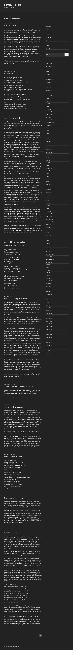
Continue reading (9, 397)
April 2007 (48, 165)
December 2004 (50, 219)
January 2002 (49, 313)
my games (48, 42)
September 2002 (50, 291)
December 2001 (49, 315)
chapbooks (48, 26)
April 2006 (48, 176)
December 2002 (49, 283)
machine (48, 34)
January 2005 (49, 216)
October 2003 (49, 256)
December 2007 (49, 144)
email (47, 32)
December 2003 (49, 251)
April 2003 (48, 272)
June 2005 (48, 203)
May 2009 (48, 103)
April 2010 (48, 98)
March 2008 (48, 136)
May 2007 (48, 162)
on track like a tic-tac (13, 118)
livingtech (13, 5)
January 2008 (49, 141)
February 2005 (49, 213)
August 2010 (49, 95)
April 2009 (48, 106)
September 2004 (50, 227)
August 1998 (49, 348)
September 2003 (50, 259)
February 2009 (49, 111)
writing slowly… (10, 25)
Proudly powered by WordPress (11, 646)
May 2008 (48, 130)
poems (47, 45)
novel (22, 433)
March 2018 (48, 69)
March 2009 (48, 109)
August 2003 (49, 262)
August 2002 (49, 294)
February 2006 (49, 181)
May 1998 (48, 353)
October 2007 (49, 149)
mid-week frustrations (13, 407)
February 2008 (49, 138)
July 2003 (48, 264)
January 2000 (49, 329)
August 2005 (49, 197)
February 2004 (49, 246)
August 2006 (49, 168)
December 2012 (49, 79)
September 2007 (50, 152)
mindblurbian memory (13, 457)
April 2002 (48, 305)
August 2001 (49, 323)
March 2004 (48, 243)
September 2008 (50, 122)
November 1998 (49, 340)
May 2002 (48, 302)
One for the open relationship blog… (19, 386)
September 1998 (50, 345)
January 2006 (49, 184)
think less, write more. (13, 498)
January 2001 (49, 326)
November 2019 (49, 66)
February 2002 (49, 310)
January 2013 (49, 77)
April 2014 (48, 71)
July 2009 (48, 101)
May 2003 (48, 270)
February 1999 (49, 334)
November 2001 (49, 318)
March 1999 (48, 332)
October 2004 (49, 224)
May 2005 (48, 205)
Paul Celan (21, 245)
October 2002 (49, 289)
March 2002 (48, 307)
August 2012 (49, 82)
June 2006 (48, 170)
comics (47, 29)
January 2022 (49, 63)
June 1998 (48, 350)
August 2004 (49, 230)
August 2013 (49, 74)
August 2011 (48, 87)
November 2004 (50, 222)
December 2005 (50, 187)
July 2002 (48, 297)
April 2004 (48, 240)
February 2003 (49, 278)
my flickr (48, 40)
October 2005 (49, 192)
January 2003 (49, 281)
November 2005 (50, 189)
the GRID (48, 48)
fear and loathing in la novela (16, 299)
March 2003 (48, 275)
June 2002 (48, 299)
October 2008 (49, 120)
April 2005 (48, 208)
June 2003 (48, 267)
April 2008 (48, 133)
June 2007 (48, 160)
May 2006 (48, 173)
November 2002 (49, 286)
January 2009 (49, 114)
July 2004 (48, 232)
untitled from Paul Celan (14, 242)
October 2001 (49, 321)
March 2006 (48, 179)
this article (34, 519)
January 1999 (49, 337)
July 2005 (48, 200)
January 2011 (48, 93)
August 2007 (49, 154)
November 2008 (50, 117)
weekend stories (11, 532)
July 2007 (48, 157)
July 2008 (48, 128)
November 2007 (49, 146)
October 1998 (49, 342)
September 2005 (50, 195)
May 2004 (48, 238)
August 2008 (49, 125)
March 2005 (48, 211)
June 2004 (48, 235)
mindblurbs (48, 37)
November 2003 (49, 254)
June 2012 (48, 85)
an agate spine (10, 73)
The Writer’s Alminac (30, 570)
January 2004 (49, 248)
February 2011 (49, 90)
